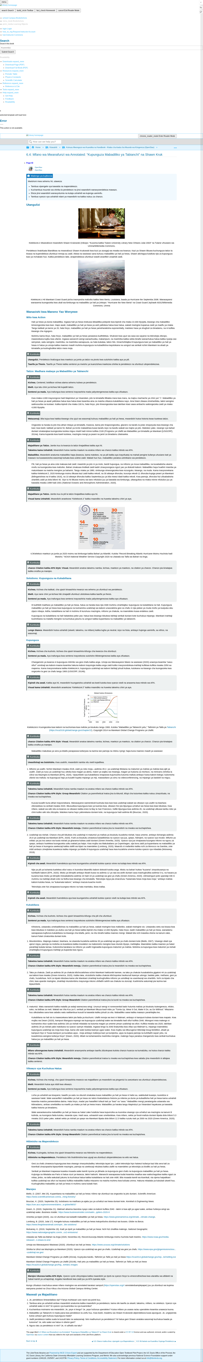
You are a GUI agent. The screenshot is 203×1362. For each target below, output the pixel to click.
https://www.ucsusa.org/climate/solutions (111, 1245)
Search (30, 142)
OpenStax (38, 167)
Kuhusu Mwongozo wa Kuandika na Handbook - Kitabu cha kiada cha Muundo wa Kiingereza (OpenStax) (110, 147)
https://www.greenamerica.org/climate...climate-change (129, 1217)
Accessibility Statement (107, 1358)
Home (38, 147)
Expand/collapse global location (175, 146)
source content (43, 1335)
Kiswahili (53, 147)
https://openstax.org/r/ (114, 1285)
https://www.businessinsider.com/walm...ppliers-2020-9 (84, 1212)
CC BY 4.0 (130, 1332)
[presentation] (38, 243)
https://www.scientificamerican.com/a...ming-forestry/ (51, 1197)
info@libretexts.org (154, 1358)
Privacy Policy (73, 1358)
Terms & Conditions (88, 1358)
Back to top (30, 1341)
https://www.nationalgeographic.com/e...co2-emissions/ (52, 1232)
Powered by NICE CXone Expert (63, 1353)
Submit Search (8, 52)
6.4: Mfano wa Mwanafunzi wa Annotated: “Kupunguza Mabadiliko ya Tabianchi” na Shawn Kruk (74, 1332)
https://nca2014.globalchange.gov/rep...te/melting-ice (151, 1257)
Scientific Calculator (13, 80)
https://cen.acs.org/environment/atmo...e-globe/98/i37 (51, 1204)
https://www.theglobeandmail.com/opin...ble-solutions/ (51, 1224)
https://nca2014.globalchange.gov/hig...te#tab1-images (52, 1265)
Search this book (7, 44)
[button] (9, 99)
